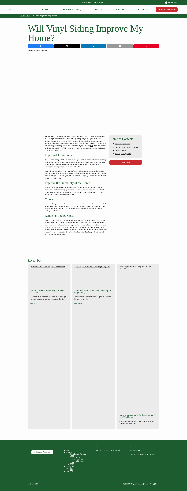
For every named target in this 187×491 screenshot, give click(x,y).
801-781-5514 (173, 2)
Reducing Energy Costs (123, 154)
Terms (157, 484)
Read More (33, 303)
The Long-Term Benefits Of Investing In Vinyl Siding (92, 292)
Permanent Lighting (72, 9)
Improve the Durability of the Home (126, 147)
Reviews (99, 9)
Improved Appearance (122, 144)
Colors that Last (120, 150)
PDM (36, 484)
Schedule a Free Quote (167, 9)
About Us (120, 9)
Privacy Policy (149, 484)
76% (91, 146)
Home (22, 16)
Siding (28, 16)
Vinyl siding (94, 206)
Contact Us (143, 9)
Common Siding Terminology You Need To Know (48, 292)
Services (45, 9)
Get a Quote (126, 162)
